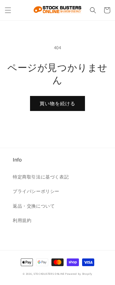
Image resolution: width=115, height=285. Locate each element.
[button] (8, 10)
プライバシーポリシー (36, 191)
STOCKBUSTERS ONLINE (49, 273)
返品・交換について (34, 206)
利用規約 (22, 220)
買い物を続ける (57, 103)
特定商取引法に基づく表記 (41, 177)
